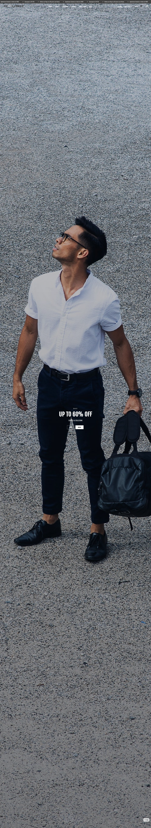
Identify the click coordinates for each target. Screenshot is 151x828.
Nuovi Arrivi (83, 7)
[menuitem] (51, 6)
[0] (146, 6)
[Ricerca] (143, 6)
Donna (57, 7)
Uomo (50, 7)
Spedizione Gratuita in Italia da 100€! (73, 1)
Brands (74, 7)
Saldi (90, 7)
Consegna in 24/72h (28, 1)
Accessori (65, 7)
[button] (71, 427)
